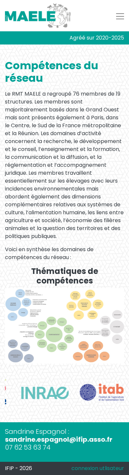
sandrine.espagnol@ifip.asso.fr (58, 439)
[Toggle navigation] (118, 15)
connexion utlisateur (97, 468)
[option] (35, 393)
